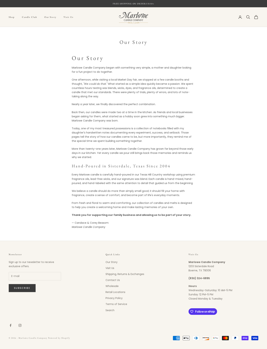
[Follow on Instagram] (20, 325)
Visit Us (68, 17)
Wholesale (112, 286)
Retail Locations (115, 292)
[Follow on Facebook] (10, 325)
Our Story (50, 17)
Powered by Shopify (59, 338)
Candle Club (29, 17)
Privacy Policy (114, 298)
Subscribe (22, 288)
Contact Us (113, 280)
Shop (12, 17)
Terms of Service (116, 304)
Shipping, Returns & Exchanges (125, 274)
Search (110, 310)
